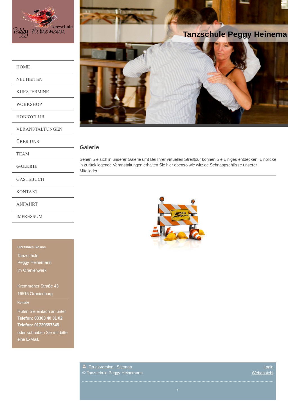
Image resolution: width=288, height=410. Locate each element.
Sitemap (124, 366)
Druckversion (100, 366)
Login (268, 366)
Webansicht (262, 372)
